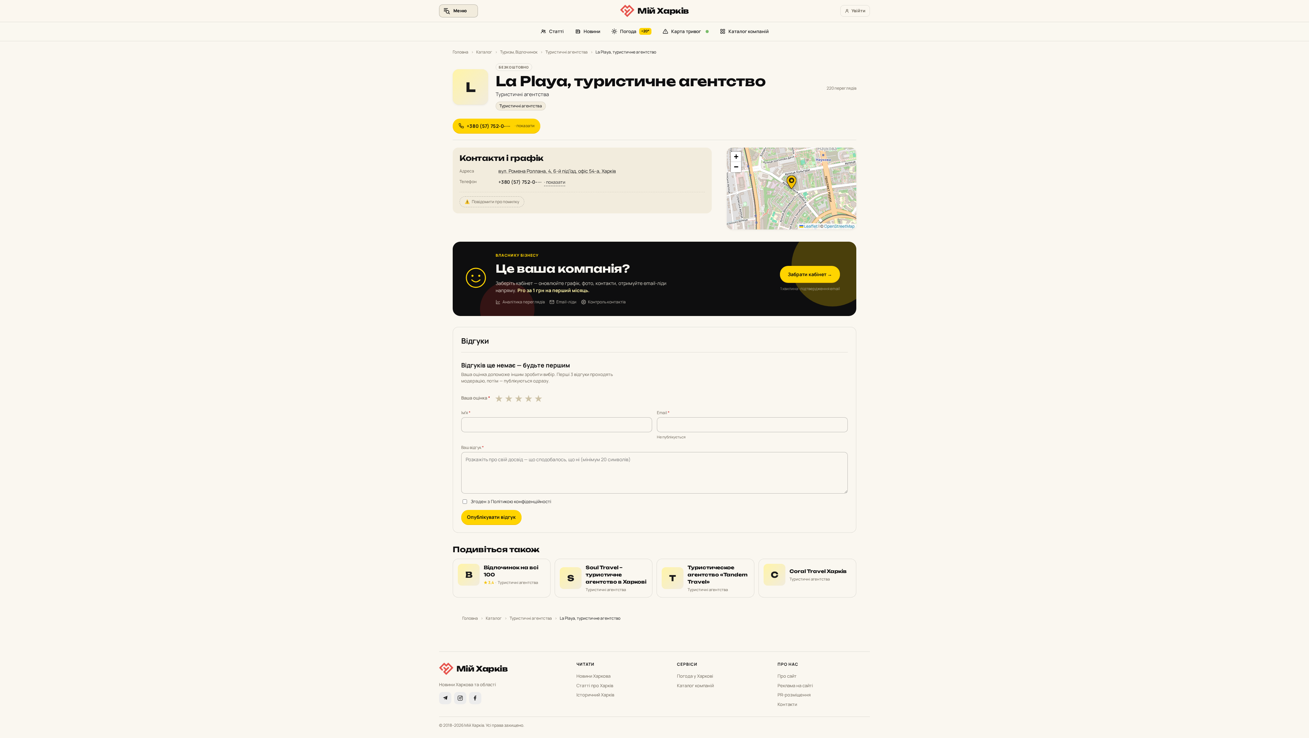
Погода (635, 31)
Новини (592, 31)
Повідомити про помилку (492, 202)
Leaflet (810, 226)
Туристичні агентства (566, 52)
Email (663, 413)
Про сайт (787, 676)
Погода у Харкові (695, 676)
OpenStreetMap (839, 226)
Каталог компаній (748, 31)
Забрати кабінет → (810, 274)
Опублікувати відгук (491, 517)
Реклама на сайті (795, 685)
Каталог (484, 52)
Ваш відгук (472, 447)
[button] (791, 182)
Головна (460, 52)
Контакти (787, 704)
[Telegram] (445, 698)
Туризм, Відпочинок (519, 52)
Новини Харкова (593, 676)
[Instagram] (460, 698)
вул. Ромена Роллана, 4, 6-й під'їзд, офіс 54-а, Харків (557, 171)
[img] (791, 188)
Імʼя (465, 413)
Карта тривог (686, 31)
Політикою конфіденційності (521, 501)
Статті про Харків (594, 685)
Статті (556, 31)
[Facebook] (475, 698)
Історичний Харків (595, 695)
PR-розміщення (794, 695)
